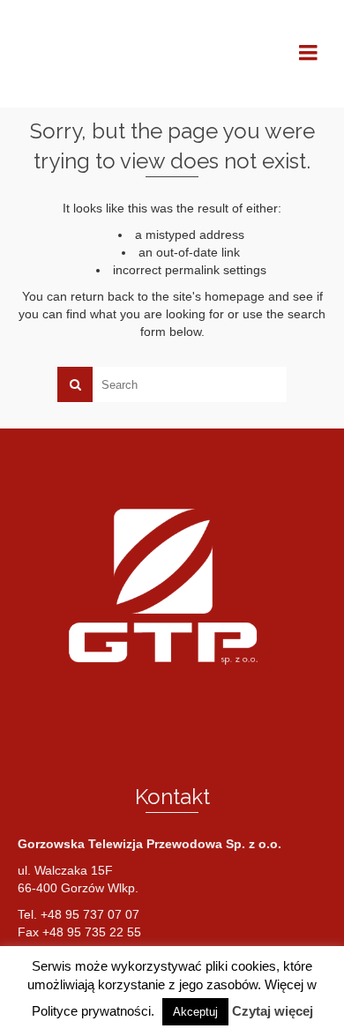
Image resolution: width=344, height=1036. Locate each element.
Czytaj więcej (272, 1010)
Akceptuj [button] (195, 1011)
